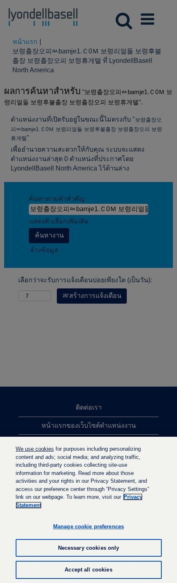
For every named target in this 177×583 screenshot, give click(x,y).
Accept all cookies (88, 570)
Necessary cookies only (88, 548)
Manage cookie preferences (88, 526)
